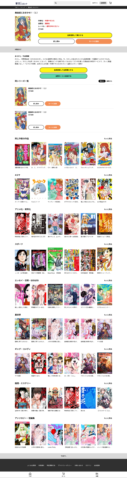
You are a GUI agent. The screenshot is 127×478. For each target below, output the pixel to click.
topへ (63, 456)
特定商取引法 (51, 465)
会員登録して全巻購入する (63, 70)
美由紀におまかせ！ (33, 7)
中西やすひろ (49, 21)
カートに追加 (94, 41)
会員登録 (103, 3)
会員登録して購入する (75, 35)
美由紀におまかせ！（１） (37, 88)
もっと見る (108, 139)
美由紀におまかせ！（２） (37, 112)
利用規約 (41, 465)
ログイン (95, 3)
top (16, 7)
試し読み (56, 41)
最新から (109, 81)
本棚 (97, 476)
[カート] (110, 3)
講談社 (47, 23)
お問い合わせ (79, 465)
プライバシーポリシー (65, 465)
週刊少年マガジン (53, 26)
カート (63, 476)
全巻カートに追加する (63, 76)
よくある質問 (31, 465)
